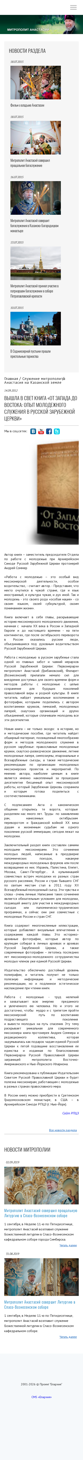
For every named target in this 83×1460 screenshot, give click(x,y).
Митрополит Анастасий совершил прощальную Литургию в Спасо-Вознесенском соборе (40, 1213)
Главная (11, 378)
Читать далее (68, 1245)
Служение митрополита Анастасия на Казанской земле (34, 380)
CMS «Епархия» (41, 1397)
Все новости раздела (63, 1130)
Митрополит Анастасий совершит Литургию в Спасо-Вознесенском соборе (39, 1304)
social (33, 431)
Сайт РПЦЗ (70, 1113)
